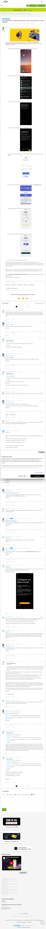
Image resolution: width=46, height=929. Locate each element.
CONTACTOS (8, 920)
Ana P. (6, 489)
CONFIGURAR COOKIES (27, 920)
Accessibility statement (28, 916)
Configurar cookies (22, 476)
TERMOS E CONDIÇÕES (21, 922)
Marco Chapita (8, 310)
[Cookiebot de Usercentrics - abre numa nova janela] (39, 452)
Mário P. (6, 27)
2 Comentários (4, 906)
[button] (1, 5)
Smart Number (20, 284)
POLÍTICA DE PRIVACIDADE (17, 920)
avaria (3, 901)
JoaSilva (7, 430)
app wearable (31, 284)
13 (26, 306)
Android (39, 270)
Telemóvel (28, 13)
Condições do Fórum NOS (18, 916)
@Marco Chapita (10, 324)
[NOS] (6, 2)
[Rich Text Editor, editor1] (23, 802)
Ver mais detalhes (38, 472)
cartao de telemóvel (5, 908)
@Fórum (13, 649)
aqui (19, 277)
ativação (25, 284)
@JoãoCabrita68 (10, 646)
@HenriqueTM (9, 491)
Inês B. (6, 322)
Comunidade (3, 13)
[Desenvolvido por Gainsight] (23, 914)
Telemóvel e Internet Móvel (19, 13)
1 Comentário (4, 902)
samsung (7, 284)
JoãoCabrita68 (8, 536)
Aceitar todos (37, 476)
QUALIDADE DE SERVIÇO (38, 920)
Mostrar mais (23, 872)
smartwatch (13, 284)
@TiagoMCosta (17, 711)
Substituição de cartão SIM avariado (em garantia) (11, 904)
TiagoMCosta (8, 700)
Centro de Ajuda (10, 13)
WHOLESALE (29, 922)
